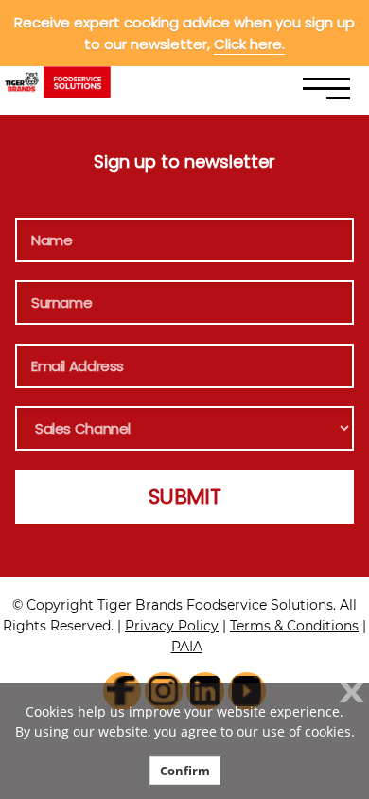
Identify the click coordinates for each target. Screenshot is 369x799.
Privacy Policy (172, 625)
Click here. (249, 44)
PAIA (186, 646)
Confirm (185, 770)
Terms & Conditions (294, 625)
